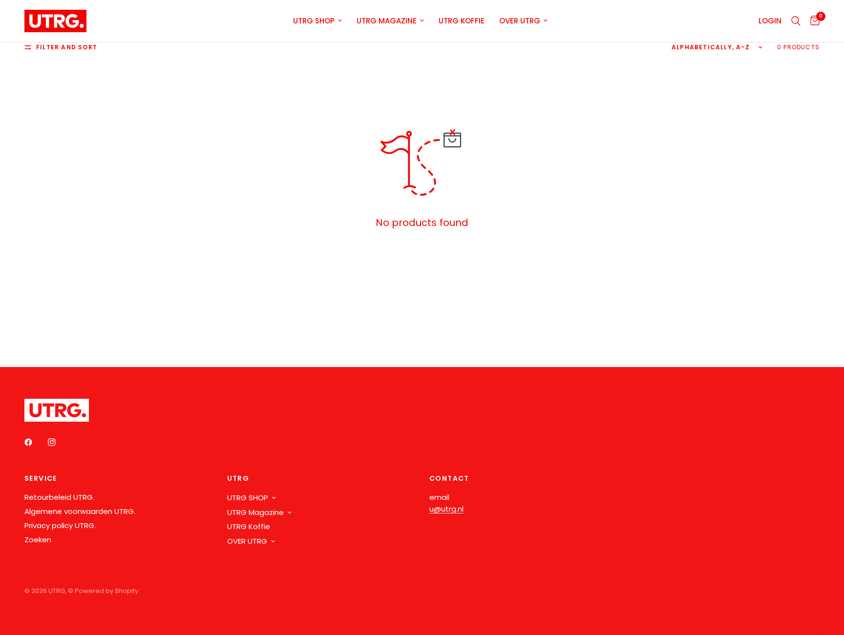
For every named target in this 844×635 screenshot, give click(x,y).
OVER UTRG (519, 21)
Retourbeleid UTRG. (59, 497)
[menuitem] (317, 21)
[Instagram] (58, 442)
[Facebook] (35, 442)
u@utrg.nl (446, 509)
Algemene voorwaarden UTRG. (79, 511)
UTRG (238, 478)
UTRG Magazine (387, 21)
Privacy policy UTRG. (60, 525)
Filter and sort (66, 47)
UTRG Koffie (462, 21)
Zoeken (37, 539)
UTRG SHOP (314, 21)
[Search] (795, 21)
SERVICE (40, 478)
